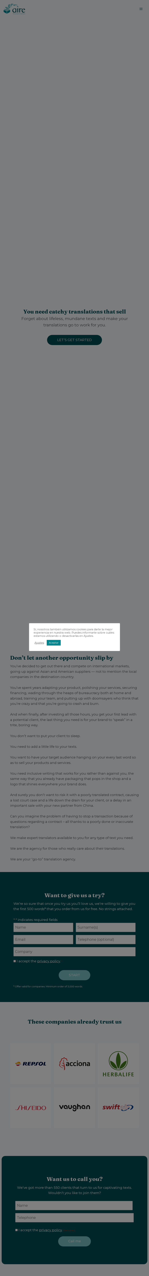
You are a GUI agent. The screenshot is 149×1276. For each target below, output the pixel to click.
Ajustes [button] (39, 642)
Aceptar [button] (54, 642)
